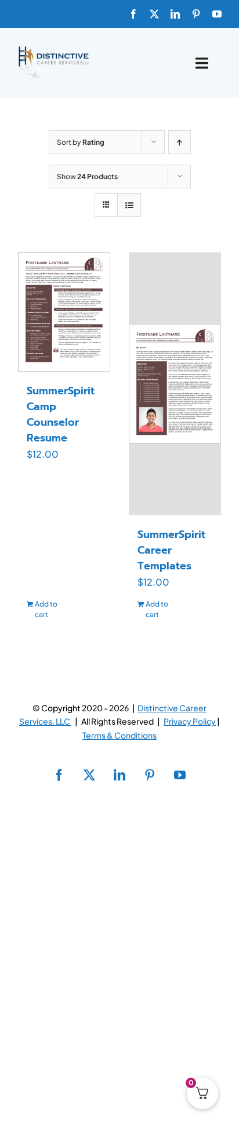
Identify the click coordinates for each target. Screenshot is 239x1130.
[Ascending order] (179, 142)
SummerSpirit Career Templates (171, 550)
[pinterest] (196, 14)
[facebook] (133, 14)
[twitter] (154, 14)
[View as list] (129, 205)
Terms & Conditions (119, 735)
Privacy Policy (190, 721)
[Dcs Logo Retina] (53, 50)
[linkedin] (175, 14)
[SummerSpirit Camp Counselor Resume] (64, 312)
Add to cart (46, 609)
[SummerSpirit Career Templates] (175, 384)
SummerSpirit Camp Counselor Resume (61, 414)
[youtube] (217, 14)
